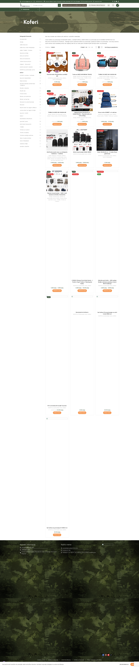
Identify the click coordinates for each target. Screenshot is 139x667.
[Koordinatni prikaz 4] (101, 47)
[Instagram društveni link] (114, 1)
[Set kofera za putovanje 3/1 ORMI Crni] (57, 472)
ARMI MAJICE (24, 44)
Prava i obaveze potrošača (94, 660)
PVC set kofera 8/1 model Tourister (57, 405)
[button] (57, 412)
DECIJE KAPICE (24, 56)
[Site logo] (25, 5)
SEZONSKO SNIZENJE (26, 118)
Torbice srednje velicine (26, 135)
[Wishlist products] (113, 5)
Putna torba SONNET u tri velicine (107, 112)
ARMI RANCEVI (53, 155)
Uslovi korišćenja (66, 660)
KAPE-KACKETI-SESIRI (26, 67)
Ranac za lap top (24, 99)
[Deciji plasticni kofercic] (82, 303)
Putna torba (23, 93)
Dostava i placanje (53, 660)
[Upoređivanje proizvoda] (108, 5)
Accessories (23, 39)
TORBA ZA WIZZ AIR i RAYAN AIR (107, 74)
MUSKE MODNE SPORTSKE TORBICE (27, 84)
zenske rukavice (24, 146)
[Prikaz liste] (96, 47)
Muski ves (22, 91)
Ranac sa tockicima (25, 96)
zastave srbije (24, 143)
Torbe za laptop (24, 132)
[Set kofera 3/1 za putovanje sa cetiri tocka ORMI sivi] (107, 303)
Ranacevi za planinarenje (27, 102)
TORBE (22, 127)
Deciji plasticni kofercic (82, 312)
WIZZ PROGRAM (24, 141)
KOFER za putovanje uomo (27, 69)
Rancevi (22, 104)
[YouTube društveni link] (116, 1)
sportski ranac (24, 121)
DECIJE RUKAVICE (25, 58)
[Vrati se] (22, 22)
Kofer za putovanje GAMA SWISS (82, 152)
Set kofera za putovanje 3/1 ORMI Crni (57, 528)
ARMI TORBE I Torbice (26, 50)
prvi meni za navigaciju (91, 9)
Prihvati (133, 664)
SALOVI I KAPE (24, 113)
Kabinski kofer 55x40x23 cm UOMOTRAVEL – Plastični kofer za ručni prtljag (82, 114)
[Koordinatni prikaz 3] (99, 47)
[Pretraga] (59, 5)
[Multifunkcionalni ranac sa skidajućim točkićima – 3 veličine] (57, 140)
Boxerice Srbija (24, 53)
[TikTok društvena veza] (118, 1)
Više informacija (124, 664)
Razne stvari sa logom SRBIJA (28, 107)
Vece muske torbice (25, 138)
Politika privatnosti (79, 660)
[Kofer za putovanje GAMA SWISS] (82, 140)
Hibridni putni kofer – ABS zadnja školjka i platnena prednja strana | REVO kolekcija (107, 282)
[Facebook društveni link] (113, 1)
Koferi (21, 72)
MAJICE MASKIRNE (25, 78)
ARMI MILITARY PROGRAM (27, 47)
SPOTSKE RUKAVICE (25, 124)
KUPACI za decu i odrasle (27, 75)
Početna (47, 47)
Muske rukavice (24, 88)
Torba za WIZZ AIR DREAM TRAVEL (82, 74)
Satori (21, 116)
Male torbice (23, 81)
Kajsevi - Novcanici (25, 64)
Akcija (21, 42)
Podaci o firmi (41, 660)
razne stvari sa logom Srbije (27, 110)
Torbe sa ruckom (24, 129)
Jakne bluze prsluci (25, 61)
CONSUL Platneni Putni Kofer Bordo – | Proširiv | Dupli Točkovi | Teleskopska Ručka (82, 282)
